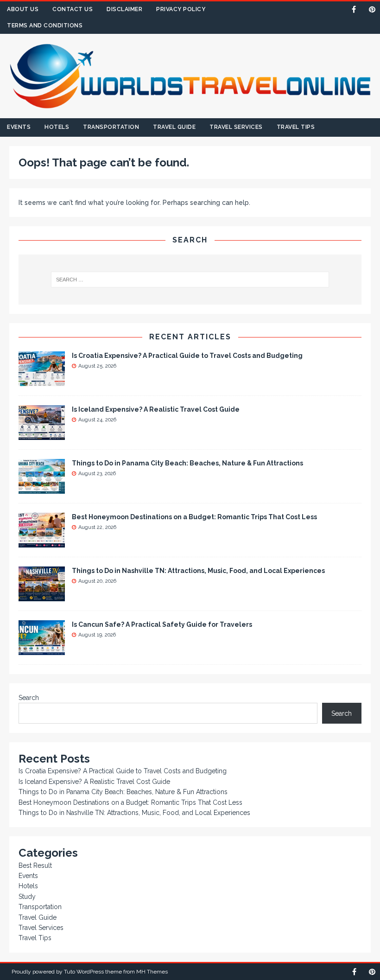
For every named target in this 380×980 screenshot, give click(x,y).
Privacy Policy (180, 9)
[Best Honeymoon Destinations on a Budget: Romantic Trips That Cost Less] (42, 542)
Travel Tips (296, 127)
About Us (22, 9)
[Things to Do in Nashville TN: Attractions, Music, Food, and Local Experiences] (42, 595)
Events (19, 127)
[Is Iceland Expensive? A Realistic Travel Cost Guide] (42, 434)
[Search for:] (190, 279)
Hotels (56, 127)
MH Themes (152, 971)
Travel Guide (174, 127)
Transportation (111, 127)
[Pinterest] (372, 9)
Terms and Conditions (44, 25)
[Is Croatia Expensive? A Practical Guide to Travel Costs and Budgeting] (42, 380)
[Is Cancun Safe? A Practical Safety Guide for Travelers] (42, 649)
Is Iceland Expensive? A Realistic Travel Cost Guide (156, 409)
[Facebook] (354, 9)
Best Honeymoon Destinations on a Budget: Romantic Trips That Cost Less (194, 517)
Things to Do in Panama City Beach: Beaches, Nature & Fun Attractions (187, 463)
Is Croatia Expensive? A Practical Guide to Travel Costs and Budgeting (187, 355)
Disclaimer (124, 9)
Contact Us (72, 9)
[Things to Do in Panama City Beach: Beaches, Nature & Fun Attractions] (42, 488)
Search (29, 697)
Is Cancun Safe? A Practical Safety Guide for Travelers (162, 624)
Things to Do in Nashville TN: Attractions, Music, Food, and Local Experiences (198, 570)
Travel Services (236, 127)
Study (27, 896)
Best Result (35, 865)
